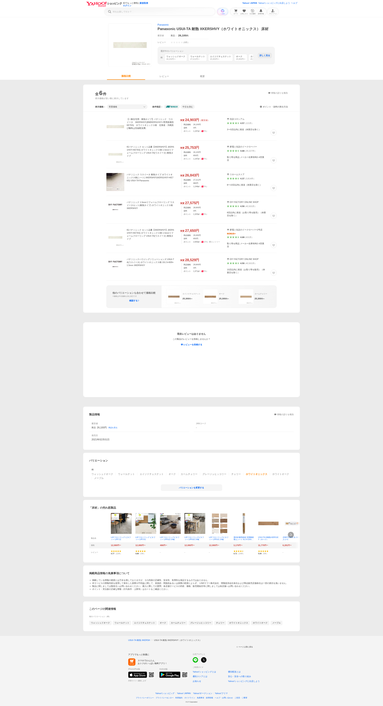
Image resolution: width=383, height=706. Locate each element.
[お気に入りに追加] (274, 133)
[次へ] (291, 535)
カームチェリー (178, 623)
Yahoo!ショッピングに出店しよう (274, 3)
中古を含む (188, 107)
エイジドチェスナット (144, 623)
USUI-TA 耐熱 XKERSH (139, 640)
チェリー (220, 623)
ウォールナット (122, 623)
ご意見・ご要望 (241, 698)
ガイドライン (189, 698)
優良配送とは (234, 672)
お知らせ (197, 681)
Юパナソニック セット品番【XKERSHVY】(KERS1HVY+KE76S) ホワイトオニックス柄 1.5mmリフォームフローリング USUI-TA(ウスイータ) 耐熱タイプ (150, 151)
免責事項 (200, 698)
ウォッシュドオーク (100, 623)
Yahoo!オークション (202, 693)
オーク (163, 623)
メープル (276, 623)
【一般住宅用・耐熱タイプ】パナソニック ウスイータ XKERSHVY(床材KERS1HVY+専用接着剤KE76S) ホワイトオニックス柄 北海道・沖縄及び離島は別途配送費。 (150, 123)
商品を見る (112, 428)
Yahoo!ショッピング (164, 693)
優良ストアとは (200, 676)
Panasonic (163, 24)
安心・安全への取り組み (239, 676)
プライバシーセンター (165, 698)
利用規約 (179, 698)
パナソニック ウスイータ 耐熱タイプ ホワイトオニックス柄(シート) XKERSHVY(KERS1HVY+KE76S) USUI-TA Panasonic (150, 177)
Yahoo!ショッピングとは (204, 672)
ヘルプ (294, 3)
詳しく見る (265, 55)
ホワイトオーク (260, 623)
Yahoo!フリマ (221, 693)
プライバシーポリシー (145, 698)
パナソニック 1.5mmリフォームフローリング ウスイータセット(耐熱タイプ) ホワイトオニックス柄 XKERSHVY (150, 205)
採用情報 (209, 698)
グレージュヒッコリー (200, 623)
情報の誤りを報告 (285, 414)
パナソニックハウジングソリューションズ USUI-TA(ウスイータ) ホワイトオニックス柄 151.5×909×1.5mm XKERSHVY (150, 262)
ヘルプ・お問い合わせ (224, 698)
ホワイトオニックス (238, 623)
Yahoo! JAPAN (249, 3)
